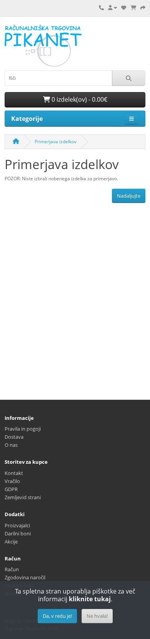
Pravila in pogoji (23, 428)
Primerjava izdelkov (56, 141)
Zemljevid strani (23, 497)
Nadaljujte (128, 195)
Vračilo (12, 481)
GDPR (11, 489)
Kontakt (14, 473)
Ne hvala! (97, 615)
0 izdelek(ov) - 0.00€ (78, 99)
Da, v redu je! (57, 615)
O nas (11, 444)
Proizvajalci (17, 525)
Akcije (11, 541)
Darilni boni (18, 533)
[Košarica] (133, 7)
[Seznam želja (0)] (123, 7)
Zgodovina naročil (25, 577)
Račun (12, 569)
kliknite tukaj (90, 599)
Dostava (14, 436)
